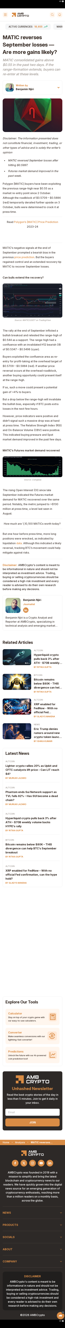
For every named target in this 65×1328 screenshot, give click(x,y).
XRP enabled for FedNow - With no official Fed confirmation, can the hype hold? (46, 708)
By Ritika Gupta (43, 667)
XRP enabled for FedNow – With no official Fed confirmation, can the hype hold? (31, 874)
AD (60, 1)
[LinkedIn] (25, 610)
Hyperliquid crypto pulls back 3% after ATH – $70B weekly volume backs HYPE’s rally (31, 822)
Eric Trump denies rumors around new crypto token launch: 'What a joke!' (48, 733)
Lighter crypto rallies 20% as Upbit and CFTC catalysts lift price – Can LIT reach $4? (32, 769)
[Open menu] (5, 14)
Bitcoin (38, 675)
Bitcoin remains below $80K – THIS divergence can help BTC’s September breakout (31, 848)
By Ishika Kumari (43, 741)
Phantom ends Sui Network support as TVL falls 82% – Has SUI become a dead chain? (32, 796)
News (37, 724)
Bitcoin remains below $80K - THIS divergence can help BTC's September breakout (47, 684)
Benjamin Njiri (25, 89)
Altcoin (38, 650)
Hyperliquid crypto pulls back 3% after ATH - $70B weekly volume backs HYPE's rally (47, 659)
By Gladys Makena (44, 716)
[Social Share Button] (60, 1315)
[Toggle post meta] (59, 87)
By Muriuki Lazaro (16, 778)
